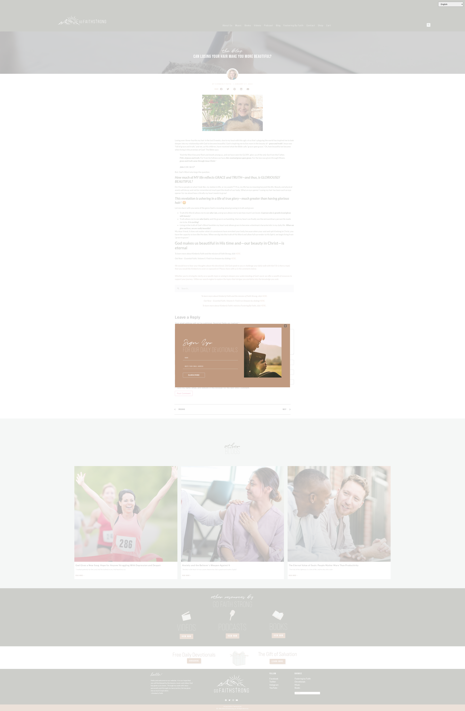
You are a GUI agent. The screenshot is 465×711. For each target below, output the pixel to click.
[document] (232, 355)
